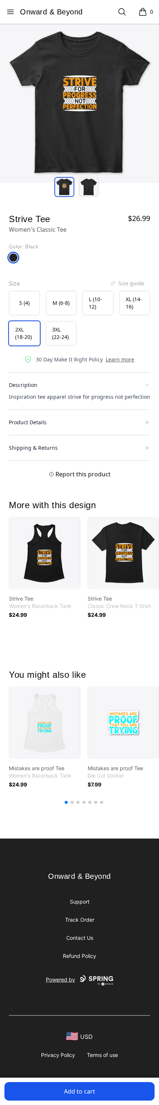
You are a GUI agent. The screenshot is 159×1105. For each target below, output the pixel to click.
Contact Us (79, 938)
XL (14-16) (134, 303)
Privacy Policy (58, 1055)
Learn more (120, 359)
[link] (44, 553)
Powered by (60, 979)
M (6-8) (61, 302)
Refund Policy (79, 956)
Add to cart (79, 1091)
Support (79, 901)
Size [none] (14, 283)
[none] (126, 283)
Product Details (28, 422)
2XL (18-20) (23, 333)
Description (23, 384)
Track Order (79, 920)
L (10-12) (95, 303)
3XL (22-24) (60, 333)
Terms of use (102, 1055)
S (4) (24, 302)
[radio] (24, 303)
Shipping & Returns (33, 447)
